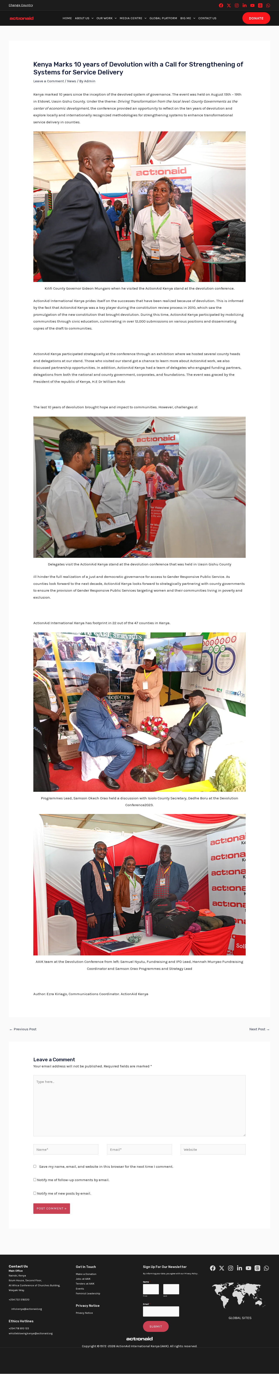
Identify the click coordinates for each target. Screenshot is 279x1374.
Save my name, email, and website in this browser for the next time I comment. (106, 1166)
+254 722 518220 (19, 1299)
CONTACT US (207, 18)
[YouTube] (252, 5)
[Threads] (260, 5)
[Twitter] (229, 5)
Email (146, 1304)
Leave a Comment (48, 81)
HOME (67, 18)
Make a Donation (86, 1274)
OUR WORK (104, 18)
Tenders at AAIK (85, 1283)
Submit (156, 1326)
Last (165, 1296)
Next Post (259, 1029)
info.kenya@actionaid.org (26, 1308)
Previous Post (22, 1029)
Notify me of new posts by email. (64, 1193)
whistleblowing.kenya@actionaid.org (31, 1333)
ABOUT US (82, 18)
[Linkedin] (244, 5)
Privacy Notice (84, 1312)
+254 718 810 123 (19, 1328)
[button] (91, 18)
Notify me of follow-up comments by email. (73, 1180)
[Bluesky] (268, 5)
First (145, 1296)
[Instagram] (237, 5)
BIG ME (185, 18)
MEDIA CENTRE (131, 18)
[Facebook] (221, 5)
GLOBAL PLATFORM (163, 18)
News (71, 81)
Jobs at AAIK (83, 1278)
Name (146, 1282)
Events (80, 1288)
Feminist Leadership (88, 1293)
